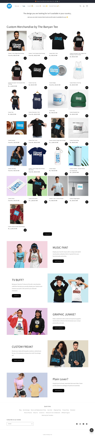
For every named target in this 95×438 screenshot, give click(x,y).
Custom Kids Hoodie (33, 198)
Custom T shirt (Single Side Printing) (16, 53)
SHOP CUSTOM (18, 360)
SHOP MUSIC (58, 261)
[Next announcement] (87, 1)
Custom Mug (52, 110)
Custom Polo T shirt (33, 140)
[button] (17, 6)
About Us (35, 412)
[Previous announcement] (7, 1)
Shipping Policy (57, 410)
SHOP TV (16, 295)
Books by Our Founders (47, 415)
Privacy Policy (65, 410)
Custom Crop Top (32, 82)
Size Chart (49, 410)
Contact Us (41, 412)
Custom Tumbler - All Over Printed (77, 168)
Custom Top (10, 112)
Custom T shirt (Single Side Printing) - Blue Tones (37, 169)
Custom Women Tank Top (75, 82)
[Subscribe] (31, 424)
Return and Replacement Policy (38, 410)
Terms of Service (28, 412)
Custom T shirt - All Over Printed (56, 198)
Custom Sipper (52, 168)
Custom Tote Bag (12, 168)
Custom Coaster (11, 140)
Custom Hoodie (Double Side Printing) (16, 226)
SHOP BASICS (58, 390)
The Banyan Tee (49, 434)
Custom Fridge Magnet (75, 198)
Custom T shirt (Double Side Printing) (37, 53)
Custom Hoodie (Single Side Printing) (57, 140)
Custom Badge (52, 82)
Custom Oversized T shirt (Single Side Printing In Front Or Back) (78, 54)
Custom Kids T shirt (53, 53)
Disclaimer (72, 410)
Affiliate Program (66, 412)
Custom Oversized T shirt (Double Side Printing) (16, 83)
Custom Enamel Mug (74, 140)
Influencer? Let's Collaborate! (53, 412)
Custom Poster (11, 198)
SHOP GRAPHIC (59, 328)
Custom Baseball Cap (74, 112)
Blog (20, 410)
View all (47, 234)
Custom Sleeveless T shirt (34, 112)
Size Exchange (26, 410)
